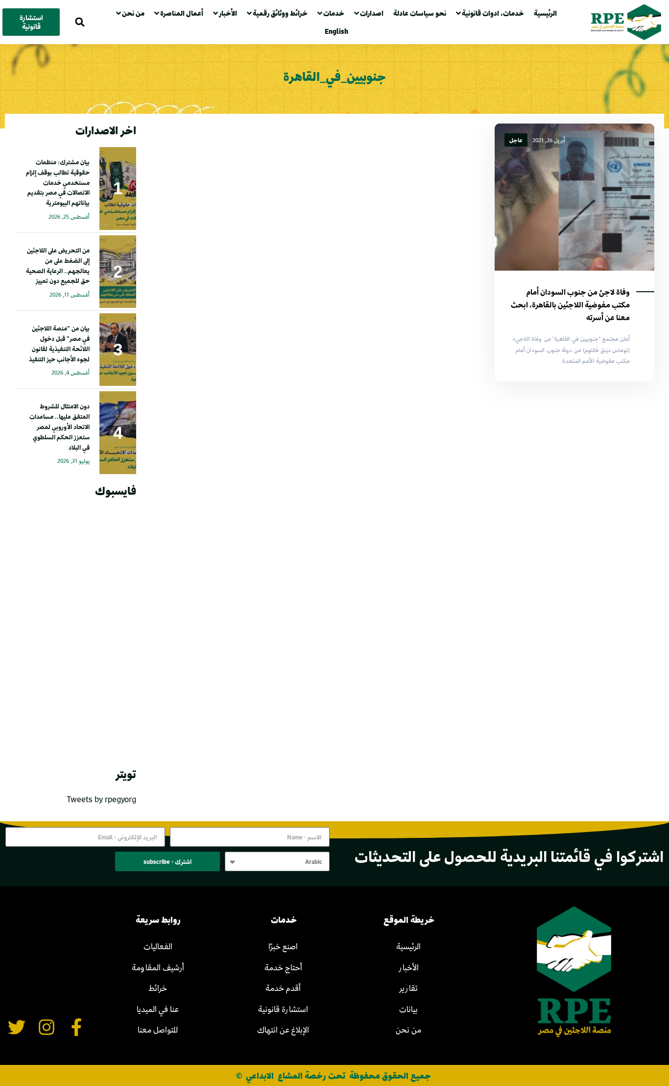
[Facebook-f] (76, 1027)
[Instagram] (47, 1027)
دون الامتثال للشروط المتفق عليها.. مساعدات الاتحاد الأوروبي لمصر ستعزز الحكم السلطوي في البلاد (59, 426)
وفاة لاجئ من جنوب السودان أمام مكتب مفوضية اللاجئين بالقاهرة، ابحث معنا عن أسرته (570, 304)
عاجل (516, 140)
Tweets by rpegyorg (101, 799)
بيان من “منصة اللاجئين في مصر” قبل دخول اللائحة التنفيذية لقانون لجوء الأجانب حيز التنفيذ (59, 343)
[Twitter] (17, 1027)
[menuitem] (339, 31)
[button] (80, 22)
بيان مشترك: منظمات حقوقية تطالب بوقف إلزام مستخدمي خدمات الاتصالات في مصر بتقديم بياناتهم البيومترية (58, 182)
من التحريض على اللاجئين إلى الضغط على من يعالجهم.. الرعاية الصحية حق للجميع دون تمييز (58, 265)
